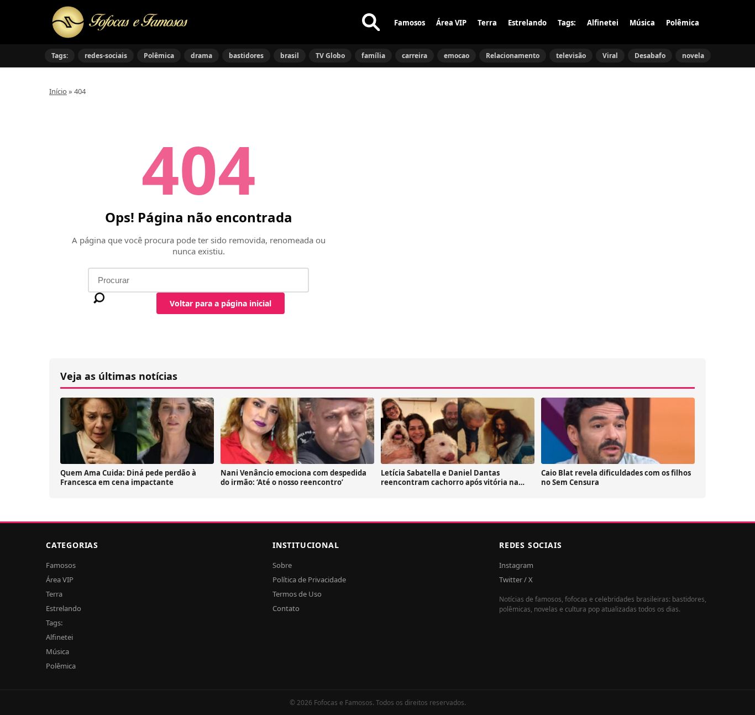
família (373, 55)
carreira (414, 55)
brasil (289, 55)
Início (58, 91)
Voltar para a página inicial (220, 303)
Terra (487, 23)
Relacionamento (512, 55)
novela (693, 55)
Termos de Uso (297, 594)
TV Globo (330, 55)
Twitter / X (516, 579)
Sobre (282, 565)
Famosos (409, 23)
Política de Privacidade (309, 579)
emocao (456, 55)
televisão (571, 55)
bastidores (246, 55)
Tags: (567, 23)
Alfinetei (602, 23)
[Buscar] (371, 22)
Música (642, 23)
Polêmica (682, 23)
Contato (286, 608)
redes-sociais (106, 55)
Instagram (516, 565)
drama (201, 55)
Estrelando (527, 23)
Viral (610, 55)
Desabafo (650, 55)
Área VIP (451, 23)
